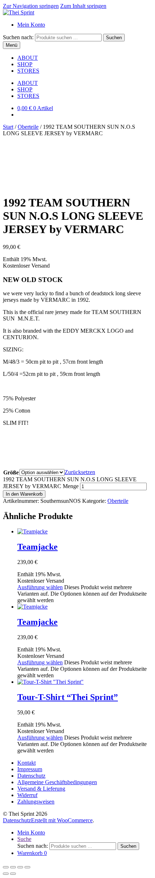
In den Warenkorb (24, 494)
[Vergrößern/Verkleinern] (6, 867)
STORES (28, 71)
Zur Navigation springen (31, 6)
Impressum (29, 769)
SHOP (24, 64)
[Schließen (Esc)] (27, 867)
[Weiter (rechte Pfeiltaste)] (13, 874)
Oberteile (28, 127)
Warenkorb (32, 853)
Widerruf (27, 795)
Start (8, 127)
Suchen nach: (18, 37)
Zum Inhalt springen (83, 6)
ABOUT (27, 58)
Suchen (114, 37)
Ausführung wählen (40, 587)
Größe (11, 472)
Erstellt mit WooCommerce (62, 820)
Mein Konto (31, 25)
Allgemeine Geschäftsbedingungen (57, 782)
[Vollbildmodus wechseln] (13, 867)
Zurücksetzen (80, 472)
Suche (24, 839)
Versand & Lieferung (41, 789)
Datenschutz (31, 776)
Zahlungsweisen (35, 802)
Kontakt (26, 763)
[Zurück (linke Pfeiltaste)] (6, 874)
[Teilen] (20, 867)
